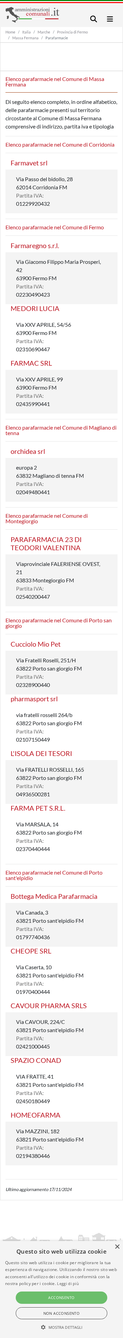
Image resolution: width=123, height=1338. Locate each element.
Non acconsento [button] (61, 1313)
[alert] (61, 1289)
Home (10, 32)
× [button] (117, 1246)
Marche (44, 32)
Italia (26, 32)
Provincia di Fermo (72, 32)
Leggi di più (68, 1283)
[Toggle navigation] (93, 19)
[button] (62, 1327)
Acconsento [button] (61, 1297)
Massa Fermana (25, 38)
